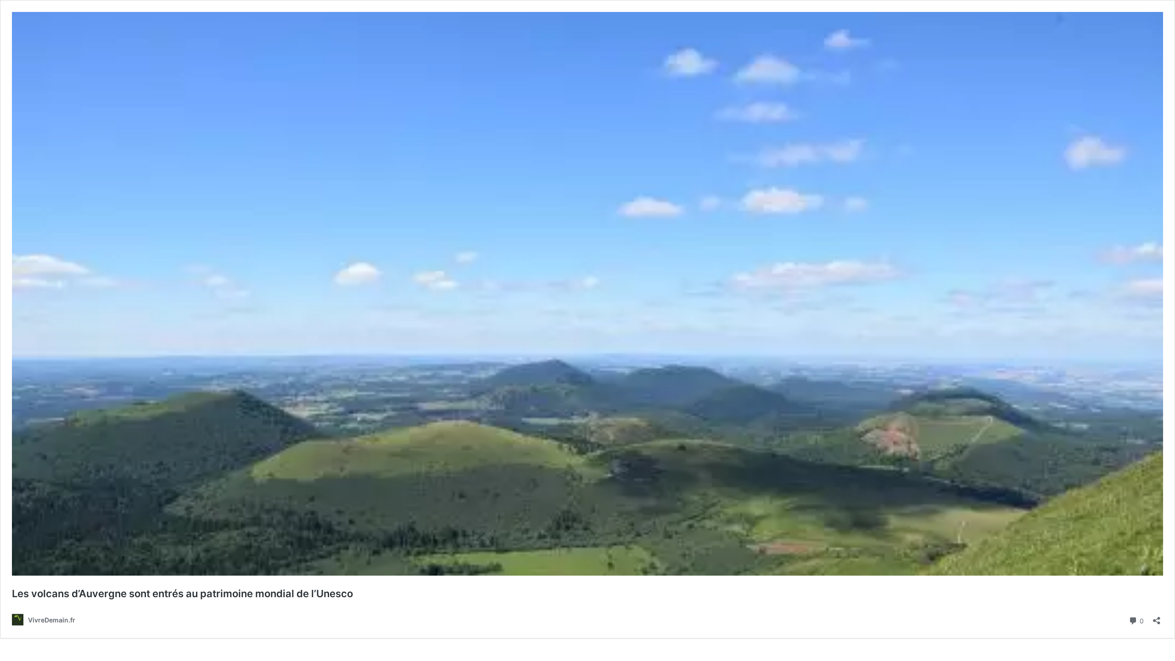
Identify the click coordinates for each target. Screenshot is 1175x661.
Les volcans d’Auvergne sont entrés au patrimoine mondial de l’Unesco (182, 593)
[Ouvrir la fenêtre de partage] (1156, 618)
